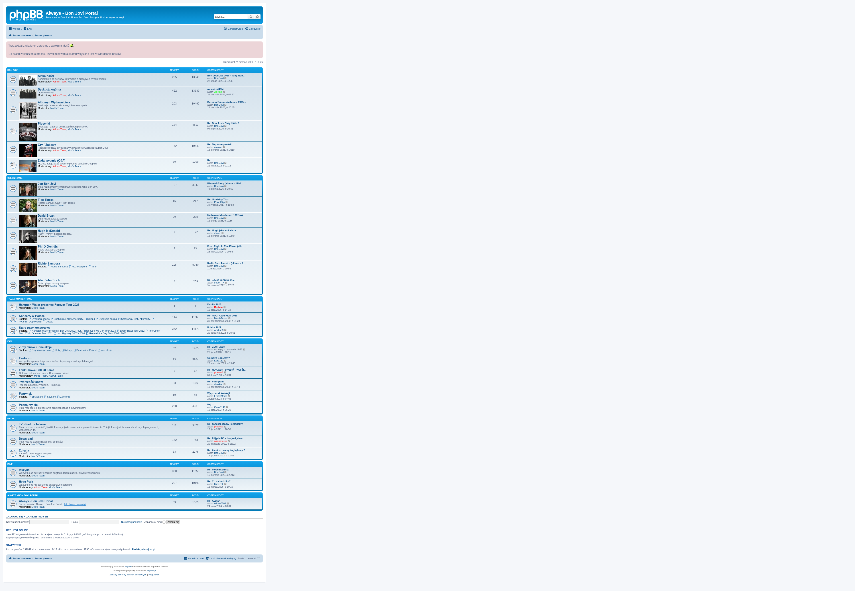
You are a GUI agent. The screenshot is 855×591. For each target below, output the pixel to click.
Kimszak (219, 484)
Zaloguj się (14, 516)
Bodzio (218, 307)
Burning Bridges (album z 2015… (226, 102)
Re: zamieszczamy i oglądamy (225, 424)
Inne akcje (106, 350)
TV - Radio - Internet (33, 424)
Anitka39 (219, 330)
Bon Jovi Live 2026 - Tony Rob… (226, 75)
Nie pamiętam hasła (131, 522)
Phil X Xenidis (48, 246)
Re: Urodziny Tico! (218, 199)
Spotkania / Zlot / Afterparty (68, 319)
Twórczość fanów (31, 382)
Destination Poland (86, 350)
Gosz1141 (219, 407)
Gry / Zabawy (47, 144)
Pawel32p (219, 202)
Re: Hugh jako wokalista (221, 230)
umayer (218, 147)
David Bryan (46, 215)
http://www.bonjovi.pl (75, 504)
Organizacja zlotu (41, 350)
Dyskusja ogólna (49, 89)
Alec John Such (49, 280)
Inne (94, 266)
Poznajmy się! (29, 404)
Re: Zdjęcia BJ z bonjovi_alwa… (226, 438)
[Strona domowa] (26, 14)
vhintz (217, 233)
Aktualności (46, 76)
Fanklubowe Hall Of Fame (36, 370)
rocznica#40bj (215, 89)
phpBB (128, 566)
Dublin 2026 (214, 304)
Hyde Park (26, 481)
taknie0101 (220, 503)
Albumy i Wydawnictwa (54, 102)
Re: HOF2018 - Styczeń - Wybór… (226, 369)
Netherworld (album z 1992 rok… (226, 215)
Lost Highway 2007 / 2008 (71, 333)
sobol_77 (219, 282)
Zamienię (65, 396)
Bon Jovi (12, 70)
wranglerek (220, 441)
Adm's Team (59, 81)
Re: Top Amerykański (219, 144)
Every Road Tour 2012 (132, 330)
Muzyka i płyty (80, 266)
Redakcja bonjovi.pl (143, 549)
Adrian (218, 91)
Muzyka (24, 470)
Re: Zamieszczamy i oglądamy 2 (226, 450)
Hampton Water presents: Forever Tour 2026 (49, 304)
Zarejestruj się (37, 516)
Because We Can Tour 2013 (100, 330)
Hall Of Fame (56, 375)
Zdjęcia (24, 450)
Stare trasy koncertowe (34, 327)
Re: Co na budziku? (219, 481)
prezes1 (218, 372)
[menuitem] (27, 28)
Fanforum (25, 358)
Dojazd (91, 319)
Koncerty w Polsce (32, 316)
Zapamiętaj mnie (153, 522)
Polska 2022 (214, 327)
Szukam (51, 396)
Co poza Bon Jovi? (218, 358)
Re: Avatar (213, 500)
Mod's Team (74, 81)
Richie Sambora (49, 263)
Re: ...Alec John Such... (220, 280)
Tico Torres (45, 199)
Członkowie (14, 178)
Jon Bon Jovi (47, 183)
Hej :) (210, 404)
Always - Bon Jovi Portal (23, 495)
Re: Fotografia (215, 381)
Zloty (57, 350)
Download (26, 438)
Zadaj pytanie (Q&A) (51, 160)
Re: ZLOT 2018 (216, 346)
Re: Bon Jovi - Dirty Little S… (224, 123)
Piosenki (44, 123)
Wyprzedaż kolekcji (218, 393)
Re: (209, 160)
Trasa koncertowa (19, 299)
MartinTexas (221, 318)
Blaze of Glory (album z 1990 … (225, 183)
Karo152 (218, 360)
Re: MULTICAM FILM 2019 (222, 315)
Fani (9, 341)
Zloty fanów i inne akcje (35, 347)
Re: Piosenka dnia (217, 469)
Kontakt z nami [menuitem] (196, 558)
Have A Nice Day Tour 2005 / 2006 (107, 333)
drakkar (218, 384)
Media (10, 418)
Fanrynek (25, 393)
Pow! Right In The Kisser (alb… (225, 246)
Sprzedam (37, 396)
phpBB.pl (151, 570)
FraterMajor (220, 396)
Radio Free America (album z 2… (226, 263)
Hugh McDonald (49, 230)
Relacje (68, 350)
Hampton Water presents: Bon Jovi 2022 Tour (56, 330)
